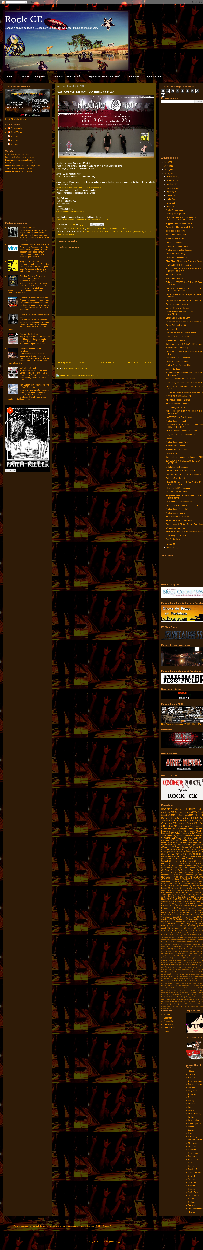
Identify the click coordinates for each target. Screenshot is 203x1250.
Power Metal (183, 999)
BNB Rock (185, 965)
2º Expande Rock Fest (175, 528)
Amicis (179, 863)
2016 (166, 162)
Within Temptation (175, 912)
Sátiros (191, 1199)
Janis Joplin (166, 895)
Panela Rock (171, 453)
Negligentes (193, 1153)
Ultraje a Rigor (192, 899)
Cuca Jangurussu (167, 976)
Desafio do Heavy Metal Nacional (177, 978)
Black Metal (166, 892)
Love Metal (176, 924)
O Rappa (189, 997)
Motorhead (175, 879)
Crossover (186, 883)
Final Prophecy (194, 1114)
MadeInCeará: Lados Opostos (179, 250)
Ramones (192, 908)
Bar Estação (196, 967)
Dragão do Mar (181, 847)
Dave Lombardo (167, 904)
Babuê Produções (183, 833)
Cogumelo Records (188, 917)
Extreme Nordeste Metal (182, 983)
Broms (180, 849)
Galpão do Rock (173, 369)
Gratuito (97, 228)
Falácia (191, 1110)
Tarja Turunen (166, 956)
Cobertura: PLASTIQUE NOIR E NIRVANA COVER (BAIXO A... (184, 426)
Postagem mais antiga (141, 362)
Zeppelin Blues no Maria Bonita (179, 223)
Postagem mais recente (70, 362)
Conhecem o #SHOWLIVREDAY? (34, 244)
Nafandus (192, 1150)
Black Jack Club (190, 820)
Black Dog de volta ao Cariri (178, 318)
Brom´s (89, 228)
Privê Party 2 (171, 329)
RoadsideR (193, 1169)
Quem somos (154, 76)
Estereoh (192, 1097)
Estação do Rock (187, 981)
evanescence (177, 928)
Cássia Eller (165, 939)
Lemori (191, 1130)
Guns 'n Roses (195, 872)
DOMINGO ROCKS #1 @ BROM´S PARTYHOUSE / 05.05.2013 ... (181, 218)
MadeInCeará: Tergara (175, 340)
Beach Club (182, 836)
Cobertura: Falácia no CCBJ (178, 257)
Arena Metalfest (184, 962)
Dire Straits (199, 978)
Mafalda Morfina (195, 1140)
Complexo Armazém (169, 883)
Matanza (165, 856)
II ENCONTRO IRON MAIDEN (179, 265)
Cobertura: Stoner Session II (178, 358)
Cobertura (166, 823)
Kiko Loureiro (178, 988)
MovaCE (174, 992)
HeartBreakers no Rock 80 (177, 517)
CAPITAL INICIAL (181, 892)
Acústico (176, 890)
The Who (177, 956)
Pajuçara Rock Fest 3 (175, 478)
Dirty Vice (192, 1091)
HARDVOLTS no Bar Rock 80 (179, 417)
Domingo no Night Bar (175, 214)
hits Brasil (164, 958)
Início (10, 76)
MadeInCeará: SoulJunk (176, 450)
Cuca (195, 883)
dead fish (165, 890)
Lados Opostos (194, 1123)
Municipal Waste (166, 995)
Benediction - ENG (196, 933)
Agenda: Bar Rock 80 (29, 334)
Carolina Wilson (17, 128)
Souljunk (192, 1189)
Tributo (125, 228)
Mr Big (187, 924)
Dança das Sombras (179, 939)
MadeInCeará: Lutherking (177, 348)
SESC (179, 910)
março (170, 544)
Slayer (200, 879)
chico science (168, 1006)
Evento (164, 829)
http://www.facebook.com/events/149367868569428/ (78, 187)
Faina (190, 1107)
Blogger (118, 1241)
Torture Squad (179, 856)
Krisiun (164, 888)
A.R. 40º (191, 1078)
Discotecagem (166, 981)
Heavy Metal (195, 831)
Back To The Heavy (182, 967)
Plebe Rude (168, 951)
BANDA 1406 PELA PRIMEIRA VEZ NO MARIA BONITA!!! (183, 269)
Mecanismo (193, 1146)
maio (169, 203)
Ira (191, 985)
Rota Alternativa (179, 953)
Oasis (185, 879)
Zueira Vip (164, 1004)
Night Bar (197, 842)
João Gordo (165, 988)
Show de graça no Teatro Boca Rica (181, 431)
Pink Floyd (182, 826)
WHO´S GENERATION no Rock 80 (181, 471)
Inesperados (193, 1120)
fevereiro (171, 548)
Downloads (133, 76)
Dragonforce (165, 942)
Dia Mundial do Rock (170, 906)
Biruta (200, 890)
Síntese (191, 1202)
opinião (177, 868)
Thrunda (191, 1212)
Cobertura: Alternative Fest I (178, 361)
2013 (166, 173)
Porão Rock (172, 999)
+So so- (191, 1071)
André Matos (198, 930)
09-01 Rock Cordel (28, 368)
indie (190, 928)
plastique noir (115, 228)
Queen (199, 833)
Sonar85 (191, 1186)
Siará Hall (192, 953)
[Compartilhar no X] (96, 224)
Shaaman (183, 1001)
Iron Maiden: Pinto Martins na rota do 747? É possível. (34, 386)
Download (165, 833)
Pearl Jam (176, 866)
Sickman (192, 1182)
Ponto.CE (190, 888)
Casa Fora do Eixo (169, 917)
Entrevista (165, 831)
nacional (165, 812)
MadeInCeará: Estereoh (176, 421)
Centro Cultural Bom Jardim (179, 859)
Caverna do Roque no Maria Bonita (181, 333)
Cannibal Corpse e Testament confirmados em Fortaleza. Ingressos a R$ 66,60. (32, 278)
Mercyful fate (189, 906)
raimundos (165, 863)
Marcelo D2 (172, 990)
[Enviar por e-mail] (91, 224)
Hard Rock (182, 842)
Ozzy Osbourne (184, 897)
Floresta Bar (172, 985)
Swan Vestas (193, 1195)
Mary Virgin (193, 1143)
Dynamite (192, 1094)
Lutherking (192, 1136)
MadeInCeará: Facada (175, 446)
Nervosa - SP (176, 888)
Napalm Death (187, 995)
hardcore (169, 826)
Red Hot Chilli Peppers (181, 852)
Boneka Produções (173, 972)
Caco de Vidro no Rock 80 (177, 336)
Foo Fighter (178, 872)
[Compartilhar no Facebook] (99, 224)
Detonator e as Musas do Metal (190, 904)
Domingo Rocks (188, 870)
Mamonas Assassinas (170, 875)
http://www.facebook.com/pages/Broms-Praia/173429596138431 (83, 220)
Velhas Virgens (189, 956)
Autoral (71, 228)
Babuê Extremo (166, 967)
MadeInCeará (185, 823)
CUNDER (198, 829)
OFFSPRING (169, 897)
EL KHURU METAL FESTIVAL (183, 942)
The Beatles (166, 836)
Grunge (167, 868)
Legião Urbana (194, 863)
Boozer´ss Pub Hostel (190, 972)
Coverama (165, 838)
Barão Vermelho (175, 969)
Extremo (170, 854)
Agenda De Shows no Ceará (104, 76)
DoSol (176, 981)
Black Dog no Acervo (175, 242)
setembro (171, 188)
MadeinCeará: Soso (174, 210)
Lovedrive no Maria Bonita (177, 246)
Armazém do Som (167, 933)
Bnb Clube (198, 881)
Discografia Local (196, 919)
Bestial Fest (165, 935)
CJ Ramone (198, 915)
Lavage (191, 1127)
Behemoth (181, 933)
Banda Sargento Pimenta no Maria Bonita (184, 382)
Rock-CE (23, 19)
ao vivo (173, 1004)
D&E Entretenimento (184, 976)
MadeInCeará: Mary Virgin (177, 442)
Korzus (177, 895)
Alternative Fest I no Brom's (178, 400)
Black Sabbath (194, 838)
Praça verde (194, 999)
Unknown (14, 136)
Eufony (191, 1100)
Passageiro (193, 1156)
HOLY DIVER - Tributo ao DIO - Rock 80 (183, 505)
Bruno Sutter (176, 935)
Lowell (190, 1133)
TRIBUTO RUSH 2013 (175, 231)
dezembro (171, 177)
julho (169, 195)
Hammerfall (198, 886)
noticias (166, 809)
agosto (170, 192)
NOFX (177, 995)
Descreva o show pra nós (67, 76)
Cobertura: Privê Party (175, 254)
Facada (169, 438)
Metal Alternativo (191, 949)
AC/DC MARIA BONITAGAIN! (179, 520)
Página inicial (106, 362)
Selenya (191, 1179)
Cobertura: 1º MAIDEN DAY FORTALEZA (184, 344)
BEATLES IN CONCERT (169, 965)
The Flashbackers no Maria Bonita (181, 379)
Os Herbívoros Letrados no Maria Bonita (183, 321)
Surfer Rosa (193, 1192)
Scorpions (192, 849)
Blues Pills (184, 915)
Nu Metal (164, 997)
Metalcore (188, 895)
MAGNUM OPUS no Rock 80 (178, 396)
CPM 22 (186, 935)
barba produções (181, 881)
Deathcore (192, 939)
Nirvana (105, 228)
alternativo (165, 881)
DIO (165, 879)
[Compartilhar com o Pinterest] (102, 224)
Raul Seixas (196, 836)
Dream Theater (182, 886)
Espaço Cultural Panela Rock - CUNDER (183, 300)
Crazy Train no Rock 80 (176, 325)
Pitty (192, 879)
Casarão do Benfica (194, 901)
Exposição (167, 983)
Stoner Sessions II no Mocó (178, 404)
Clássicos (169, 937)
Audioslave (189, 890)
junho (169, 199)
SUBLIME (173, 1001)
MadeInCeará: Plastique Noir (178, 365)
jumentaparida (177, 958)
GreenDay (190, 946)
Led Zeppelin (181, 840)
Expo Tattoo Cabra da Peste (174, 944)
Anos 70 (196, 960)
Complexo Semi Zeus (183, 937)
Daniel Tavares (17, 132)
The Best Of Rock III (175, 278)
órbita (167, 847)
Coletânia (165, 840)
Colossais (192, 1087)
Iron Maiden (197, 826)
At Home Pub (167, 849)
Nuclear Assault (176, 997)
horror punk (179, 1006)
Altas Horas (179, 877)
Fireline (191, 1117)
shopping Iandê (166, 960)
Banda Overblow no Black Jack (179, 227)
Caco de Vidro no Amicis (176, 492)
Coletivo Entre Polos (183, 974)
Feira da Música (191, 944)
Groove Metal (183, 985)
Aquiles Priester (171, 962)
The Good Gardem (187, 926)
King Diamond (176, 921)
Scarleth (191, 1176)
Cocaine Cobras (195, 1084)
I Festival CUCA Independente (179, 488)
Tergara (191, 1205)
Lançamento (184, 812)
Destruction (180, 919)
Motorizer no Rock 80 (175, 238)
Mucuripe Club (184, 992)
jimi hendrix (191, 912)
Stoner (200, 888)
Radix (190, 1163)
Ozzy (196, 924)
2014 (166, 169)
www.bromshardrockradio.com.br (70, 212)
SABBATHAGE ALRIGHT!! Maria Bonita (183, 474)
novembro (171, 180)
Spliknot (172, 926)
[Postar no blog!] (93, 224)
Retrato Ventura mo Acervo (177, 304)
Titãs (180, 899)
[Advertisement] (105, 338)
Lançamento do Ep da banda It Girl (181, 434)
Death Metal (166, 842)
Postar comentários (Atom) (75, 368)
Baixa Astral (80, 228)
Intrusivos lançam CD (29, 228)
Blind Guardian (189, 868)
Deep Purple (170, 870)
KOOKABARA (178, 949)
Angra (178, 845)
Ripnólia (191, 1166)
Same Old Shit (194, 1172)
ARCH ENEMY (183, 930)
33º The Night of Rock (175, 407)
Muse (200, 906)
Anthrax (178, 901)
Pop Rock (178, 951)
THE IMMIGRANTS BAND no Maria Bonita (184, 532)
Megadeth (164, 992)
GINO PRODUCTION (191, 854)
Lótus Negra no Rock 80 (176, 535)
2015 (166, 166)
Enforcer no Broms (174, 275)
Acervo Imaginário (180, 829)
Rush (172, 899)
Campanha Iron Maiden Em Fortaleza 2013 (184, 457)
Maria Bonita (190, 817)
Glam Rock (178, 946)
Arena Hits (197, 847)
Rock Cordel (166, 845)
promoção (199, 958)
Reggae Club (166, 953)
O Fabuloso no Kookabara (177, 467)
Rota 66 (189, 845)
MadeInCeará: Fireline (175, 513)
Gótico (163, 921)
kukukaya (189, 958)
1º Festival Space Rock (176, 235)
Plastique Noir (194, 1159)
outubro (170, 184)
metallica (197, 840)
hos (187, 1006)
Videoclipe (167, 820)
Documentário (197, 892)
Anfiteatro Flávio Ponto (183, 960)
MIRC (179, 831)
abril (169, 207)
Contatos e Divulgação (32, 76)
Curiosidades (190, 866)
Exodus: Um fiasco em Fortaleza (34, 298)
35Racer (191, 1074)
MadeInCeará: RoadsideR (177, 509)
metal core (195, 1006)
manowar (189, 875)
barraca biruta (184, 1004)
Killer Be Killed (191, 988)
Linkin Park (191, 921)
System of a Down (183, 861)
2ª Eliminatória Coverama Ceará (179, 502)
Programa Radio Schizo (30, 261)
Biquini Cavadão (190, 969)
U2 (200, 861)
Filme (163, 985)
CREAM (194, 935)
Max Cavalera (184, 990)
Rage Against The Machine (172, 908)
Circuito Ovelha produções (177, 308)
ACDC (178, 838)
